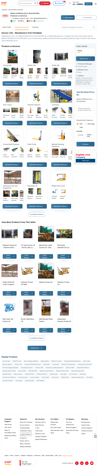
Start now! (85, 160)
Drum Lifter (86, 361)
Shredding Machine (27, 367)
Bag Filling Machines (77, 371)
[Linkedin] (82, 463)
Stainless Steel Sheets (46, 371)
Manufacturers (85, 422)
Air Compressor (23, 377)
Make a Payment (25, 443)
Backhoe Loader (56, 361)
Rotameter (46, 364)
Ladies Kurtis (54, 374)
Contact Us (23, 438)
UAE (43, 455)
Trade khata (38, 431)
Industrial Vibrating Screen (33, 364)
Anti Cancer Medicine (9, 377)
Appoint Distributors (41, 439)
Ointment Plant (29, 374)
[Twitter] (87, 463)
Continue (85, 144)
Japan (6, 455)
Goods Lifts (55, 377)
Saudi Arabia (49, 455)
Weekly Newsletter (25, 446)
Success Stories (25, 425)
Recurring (91, 124)
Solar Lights (45, 377)
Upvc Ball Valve (29, 380)
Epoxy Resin (22, 371)
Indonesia (37, 455)
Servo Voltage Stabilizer (31, 361)
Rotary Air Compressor (68, 364)
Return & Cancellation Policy (10, 431)
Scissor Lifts (18, 364)
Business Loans (40, 433)
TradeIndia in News (26, 431)
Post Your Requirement (70, 423)
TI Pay (37, 428)
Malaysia (30, 455)
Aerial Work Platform (83, 367)
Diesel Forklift (70, 367)
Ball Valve (83, 374)
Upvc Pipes (18, 380)
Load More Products (37, 214)
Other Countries (68, 455)
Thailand (23, 455)
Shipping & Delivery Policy (10, 437)
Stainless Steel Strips (62, 371)
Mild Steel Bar (33, 371)
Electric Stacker (7, 364)
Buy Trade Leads (56, 427)
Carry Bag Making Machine (72, 361)
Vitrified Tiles (65, 377)
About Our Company (26, 422)
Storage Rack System (9, 371)
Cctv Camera (73, 374)
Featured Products (87, 431)
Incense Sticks (34, 377)
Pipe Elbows (40, 380)
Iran (60, 455)
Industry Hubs (85, 425)
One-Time (81, 125)
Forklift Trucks (17, 361)
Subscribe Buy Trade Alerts (57, 432)
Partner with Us (24, 441)
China (11, 455)
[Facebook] (77, 463)
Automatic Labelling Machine (54, 367)
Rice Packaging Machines (10, 367)
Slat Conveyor (18, 374)
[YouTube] (91, 463)
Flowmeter (55, 364)
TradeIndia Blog (24, 428)
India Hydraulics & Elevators (16, 9)
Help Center (8, 424)
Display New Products (54, 423)
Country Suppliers (86, 428)
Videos (83, 433)
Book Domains (39, 425)
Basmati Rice (45, 361)
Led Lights (63, 374)
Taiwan (17, 455)
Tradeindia (4, 9)
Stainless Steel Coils (78, 377)
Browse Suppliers (71, 427)
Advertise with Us (40, 422)
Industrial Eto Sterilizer (85, 364)
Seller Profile (6, 27)
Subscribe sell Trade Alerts (72, 432)
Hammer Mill (39, 367)
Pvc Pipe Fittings (8, 380)
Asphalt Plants (7, 374)
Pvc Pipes (89, 377)
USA (56, 455)
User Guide (7, 427)
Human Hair (6, 361)
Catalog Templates (41, 436)
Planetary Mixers (42, 374)
